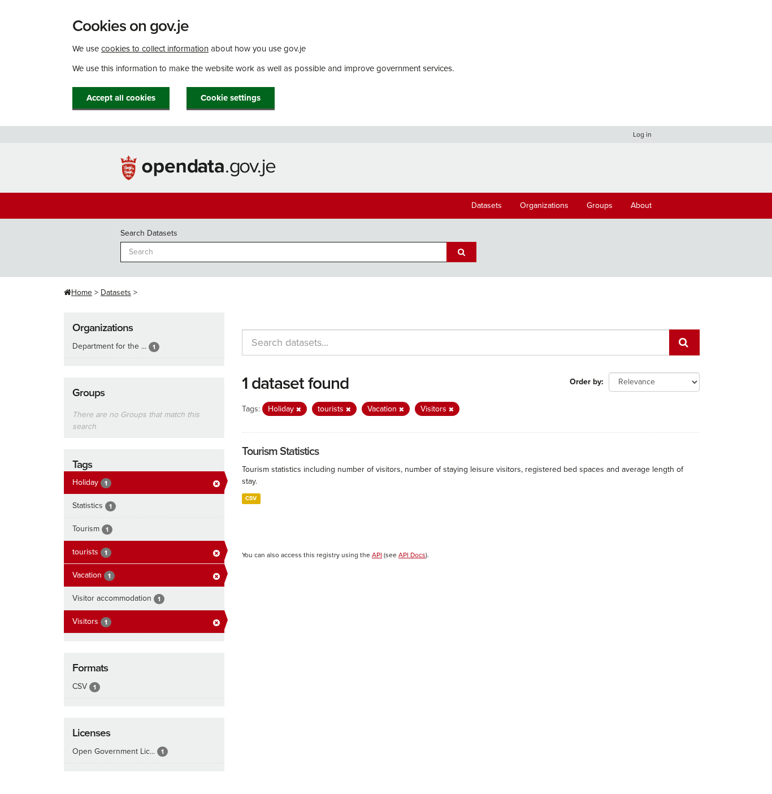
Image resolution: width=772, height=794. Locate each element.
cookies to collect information (155, 49)
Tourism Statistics (280, 451)
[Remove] (298, 409)
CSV (251, 498)
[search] (684, 342)
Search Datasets (148, 233)
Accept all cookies (120, 98)
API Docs (412, 555)
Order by (585, 382)
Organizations (544, 205)
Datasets (486, 205)
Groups (600, 205)
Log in (642, 134)
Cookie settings (231, 98)
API (377, 555)
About (641, 205)
